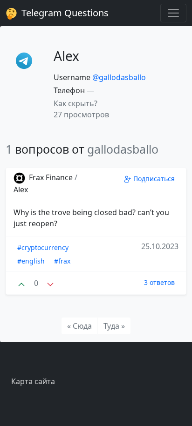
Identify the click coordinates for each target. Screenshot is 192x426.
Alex (21, 189)
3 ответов (159, 282)
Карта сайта (33, 381)
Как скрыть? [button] (75, 103)
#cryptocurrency (43, 247)
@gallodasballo (119, 77)
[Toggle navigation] (173, 13)
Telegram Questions (64, 13)
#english (31, 261)
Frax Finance (51, 177)
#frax (62, 261)
